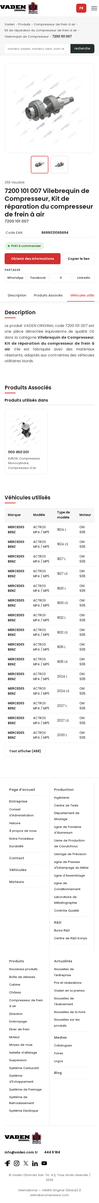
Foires (58, 1053)
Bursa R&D (62, 930)
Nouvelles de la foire (69, 1012)
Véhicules (17, 870)
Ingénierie (61, 797)
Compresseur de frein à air (54, 24)
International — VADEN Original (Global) (48, 1190)
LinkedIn (83, 278)
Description (17, 295)
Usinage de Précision (70, 854)
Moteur (14, 1037)
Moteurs (16, 882)
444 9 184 (52, 1152)
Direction (16, 1014)
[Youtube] (44, 1163)
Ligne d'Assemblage (69, 875)
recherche (82, 48)
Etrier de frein (19, 1029)
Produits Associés (48, 295)
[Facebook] (7, 1163)
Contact (16, 858)
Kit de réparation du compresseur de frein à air (41, 30)
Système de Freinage (25, 1089)
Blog (58, 1072)
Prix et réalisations (68, 983)
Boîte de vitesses (22, 977)
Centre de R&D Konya (70, 938)
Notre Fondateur (21, 838)
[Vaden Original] (19, 8)
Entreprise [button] (18, 801)
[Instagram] (16, 1163)
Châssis (15, 992)
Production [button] (64, 789)
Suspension (18, 1060)
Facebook (38, 278)
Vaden (10, 24)
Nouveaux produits (23, 969)
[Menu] (94, 8)
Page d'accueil (22, 789)
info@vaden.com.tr (21, 1152)
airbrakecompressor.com (49, 1195)
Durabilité (16, 846)
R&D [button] (57, 922)
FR (81, 8)
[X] (26, 1163)
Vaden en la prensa (69, 990)
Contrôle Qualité (66, 910)
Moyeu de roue (20, 1045)
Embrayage (18, 1021)
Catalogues (63, 1045)
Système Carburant (24, 1068)
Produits (24, 24)
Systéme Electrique (23, 1110)
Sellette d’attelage (23, 1052)
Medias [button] (60, 1037)
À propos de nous (23, 831)
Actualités (63, 961)
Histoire (14, 823)
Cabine (14, 984)
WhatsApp (15, 278)
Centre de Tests (66, 805)
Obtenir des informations (32, 258)
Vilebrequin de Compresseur (27, 36)
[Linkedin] (35, 1163)
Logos (58, 1061)
